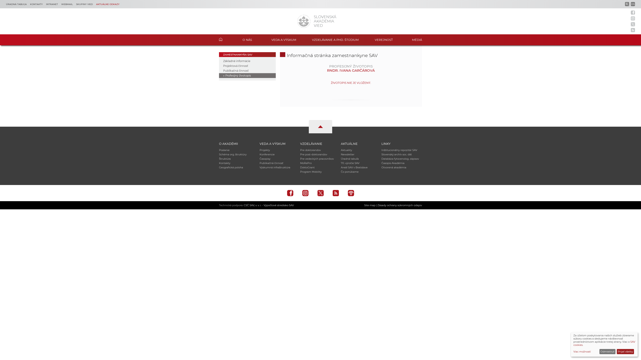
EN (633, 4)
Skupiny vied (84, 4)
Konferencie (267, 154)
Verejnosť (384, 40)
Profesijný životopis (238, 75)
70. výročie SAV (350, 163)
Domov (226, 39)
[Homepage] (303, 21)
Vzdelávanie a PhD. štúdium (335, 40)
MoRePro (306, 163)
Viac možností (582, 351)
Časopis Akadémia (392, 163)
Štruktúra (225, 158)
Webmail (67, 4)
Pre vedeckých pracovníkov (317, 158)
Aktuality (346, 150)
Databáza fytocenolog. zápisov (400, 158)
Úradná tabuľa (16, 4)
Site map (369, 205)
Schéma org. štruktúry (233, 154)
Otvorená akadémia (393, 167)
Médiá (417, 40)
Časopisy (265, 158)
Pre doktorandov (310, 150)
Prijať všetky (625, 351)
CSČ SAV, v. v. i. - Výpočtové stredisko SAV (269, 205)
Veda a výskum (283, 40)
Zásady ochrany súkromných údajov (399, 205)
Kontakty (36, 4)
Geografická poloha (231, 167)
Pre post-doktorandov (313, 154)
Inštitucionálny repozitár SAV (399, 150)
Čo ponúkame (350, 171)
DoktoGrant (307, 167)
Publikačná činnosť (236, 70)
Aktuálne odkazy (108, 4)
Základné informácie (236, 61)
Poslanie (224, 150)
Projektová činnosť (235, 66)
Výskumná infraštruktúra (275, 167)
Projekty (265, 150)
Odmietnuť (607, 351)
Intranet (52, 4)
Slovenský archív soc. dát (396, 154)
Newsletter (347, 154)
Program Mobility (311, 171)
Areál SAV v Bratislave (354, 167)
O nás (247, 40)
